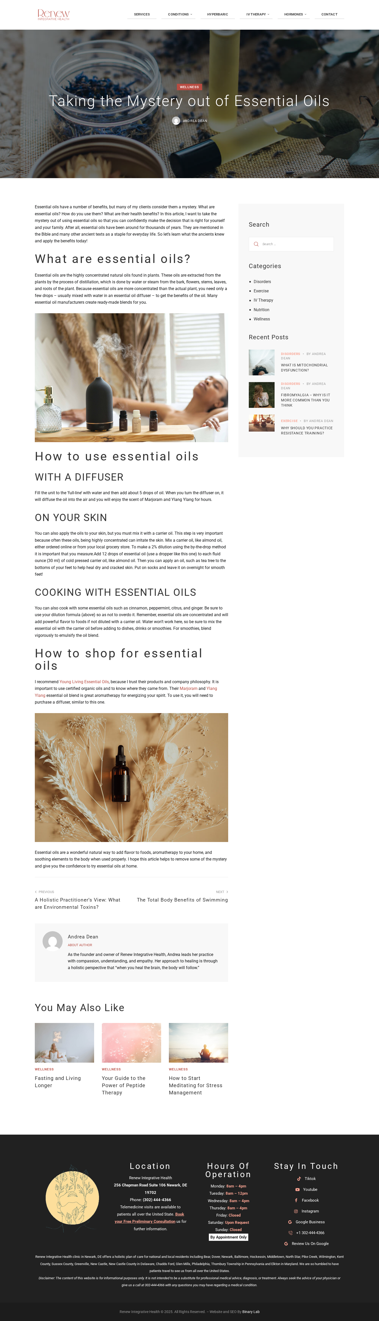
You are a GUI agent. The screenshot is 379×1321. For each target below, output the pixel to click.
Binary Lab (251, 1312)
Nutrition (261, 309)
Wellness (189, 87)
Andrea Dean (83, 937)
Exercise (261, 290)
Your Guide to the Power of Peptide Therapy (124, 1085)
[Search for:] (291, 243)
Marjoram (188, 688)
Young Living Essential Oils (84, 681)
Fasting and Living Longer (58, 1081)
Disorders (262, 281)
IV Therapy (263, 300)
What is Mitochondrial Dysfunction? (304, 367)
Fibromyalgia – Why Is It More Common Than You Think (305, 400)
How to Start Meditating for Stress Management (196, 1085)
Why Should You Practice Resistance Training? (307, 430)
